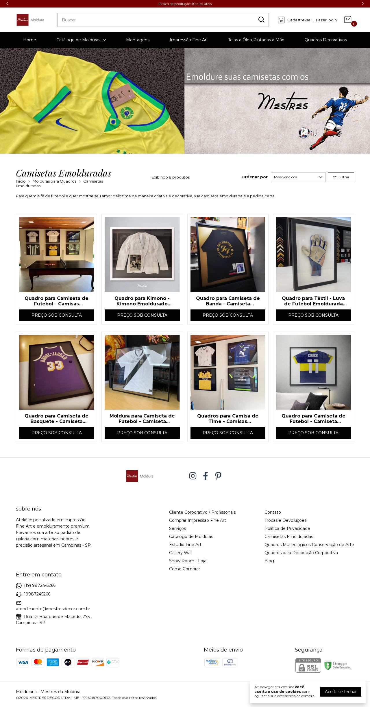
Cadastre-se (298, 20)
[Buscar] (261, 19)
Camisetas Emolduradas (288, 536)
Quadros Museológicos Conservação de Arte (309, 544)
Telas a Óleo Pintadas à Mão (256, 39)
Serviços (177, 528)
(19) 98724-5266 (40, 585)
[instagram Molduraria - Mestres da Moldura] (192, 476)
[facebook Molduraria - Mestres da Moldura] (205, 476)
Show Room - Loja (187, 560)
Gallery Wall (180, 552)
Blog (269, 560)
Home (29, 39)
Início (21, 181)
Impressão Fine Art (189, 39)
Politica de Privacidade (287, 528)
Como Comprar (184, 568)
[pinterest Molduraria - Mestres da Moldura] (218, 476)
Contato (272, 512)
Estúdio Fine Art (185, 544)
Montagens (137, 39)
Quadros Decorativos (326, 39)
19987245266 (37, 594)
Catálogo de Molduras (78, 39)
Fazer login (326, 20)
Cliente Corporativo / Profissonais (202, 512)
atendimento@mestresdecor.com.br (53, 608)
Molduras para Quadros (54, 181)
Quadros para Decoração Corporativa (301, 552)
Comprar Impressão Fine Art (197, 520)
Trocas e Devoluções (285, 520)
